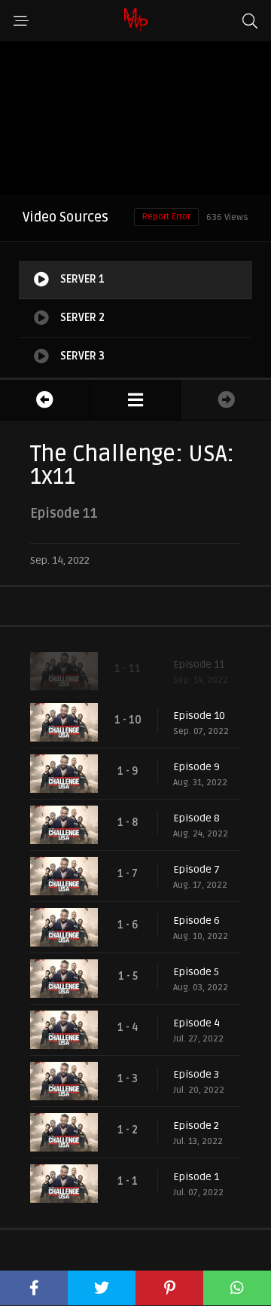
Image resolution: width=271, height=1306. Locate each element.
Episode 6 (196, 920)
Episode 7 (196, 869)
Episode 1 (196, 1176)
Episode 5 (196, 971)
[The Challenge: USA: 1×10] (45, 400)
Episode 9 (196, 766)
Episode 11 (198, 664)
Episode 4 (196, 1023)
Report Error (166, 216)
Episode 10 (199, 715)
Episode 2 (196, 1125)
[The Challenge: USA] (135, 400)
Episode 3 (196, 1074)
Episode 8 (196, 818)
